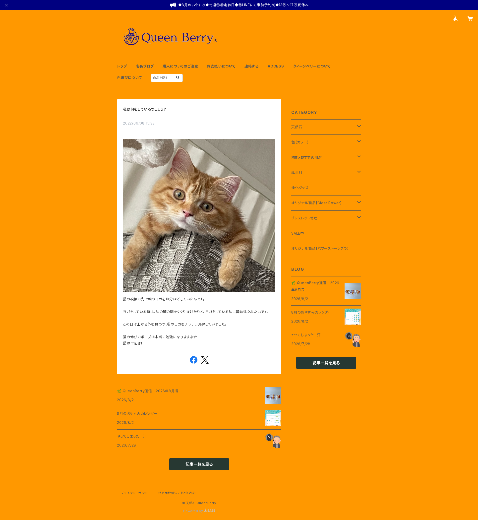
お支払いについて (221, 66)
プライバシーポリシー (135, 493)
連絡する (251, 66)
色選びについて (129, 77)
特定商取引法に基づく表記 (177, 493)
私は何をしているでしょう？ (144, 109)
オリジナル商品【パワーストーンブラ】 (320, 248)
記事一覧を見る (199, 464)
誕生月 (296, 172)
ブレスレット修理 (304, 218)
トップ (122, 66)
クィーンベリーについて (312, 66)
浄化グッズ (299, 188)
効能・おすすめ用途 (306, 157)
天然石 (296, 127)
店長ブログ (145, 66)
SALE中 (297, 233)
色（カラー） (300, 142)
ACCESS (276, 66)
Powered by (193, 511)
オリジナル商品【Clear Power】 (316, 203)
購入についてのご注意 (180, 66)
